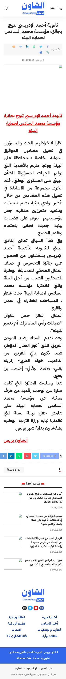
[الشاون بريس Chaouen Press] (33, 8)
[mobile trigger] (59, 8)
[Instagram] (24, 608)
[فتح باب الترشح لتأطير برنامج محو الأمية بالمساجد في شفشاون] (13, 564)
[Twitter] (30, 608)
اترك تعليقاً (11, 469)
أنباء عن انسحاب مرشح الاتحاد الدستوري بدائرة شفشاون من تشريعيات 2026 (44, 498)
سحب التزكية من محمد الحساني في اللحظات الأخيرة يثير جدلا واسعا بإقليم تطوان (44, 520)
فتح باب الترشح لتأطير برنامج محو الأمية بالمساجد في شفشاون (43, 562)
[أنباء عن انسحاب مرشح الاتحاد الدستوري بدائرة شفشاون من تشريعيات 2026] (13, 497)
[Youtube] (36, 608)
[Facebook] (41, 608)
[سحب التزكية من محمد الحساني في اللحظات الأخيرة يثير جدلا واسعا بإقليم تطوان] (13, 519)
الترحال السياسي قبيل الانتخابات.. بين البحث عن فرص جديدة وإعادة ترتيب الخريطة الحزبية (43, 542)
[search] (6, 8)
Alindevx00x (23, 658)
